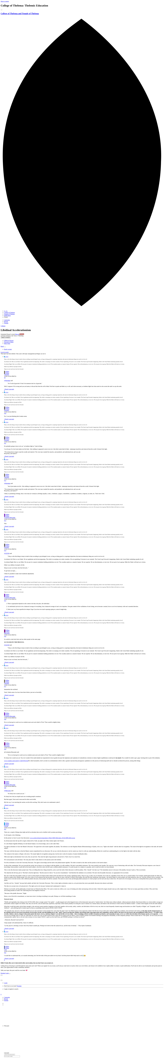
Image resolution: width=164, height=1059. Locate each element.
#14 (5, 550)
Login (7, 973)
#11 (5, 443)
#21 (5, 829)
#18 (5, 719)
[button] (3, 326)
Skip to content (5, 1)
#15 (5, 600)
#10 (5, 413)
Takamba (6, 374)
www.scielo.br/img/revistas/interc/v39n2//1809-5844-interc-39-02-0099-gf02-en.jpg (52, 838)
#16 (5, 636)
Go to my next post (9, 1054)
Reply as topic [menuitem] (8, 349)
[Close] (9, 973)
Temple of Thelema (9, 314)
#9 (4, 377)
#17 (5, 686)
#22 (5, 952)
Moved (17, 334)
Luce (5, 949)
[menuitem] (8, 340)
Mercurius (7, 633)
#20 (5, 788)
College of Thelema (9, 312)
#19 (5, 749)
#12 (5, 480)
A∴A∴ (6, 311)
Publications (7, 315)
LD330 (6, 356)
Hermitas (6, 410)
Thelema (21, 334)
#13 (5, 520)
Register (3, 973)
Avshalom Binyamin (9, 517)
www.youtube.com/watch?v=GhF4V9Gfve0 (16, 760)
